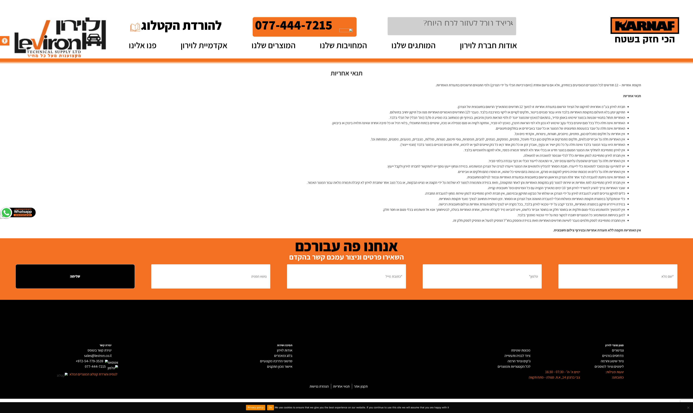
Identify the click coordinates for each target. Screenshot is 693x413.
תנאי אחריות (341, 386)
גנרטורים (618, 350)
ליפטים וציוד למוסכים (609, 366)
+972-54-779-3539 (89, 361)
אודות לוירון (284, 350)
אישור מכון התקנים (279, 366)
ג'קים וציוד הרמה (519, 361)
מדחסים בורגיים (613, 355)
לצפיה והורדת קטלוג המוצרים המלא (93, 374)
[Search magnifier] (513, 23)
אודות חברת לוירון (488, 45)
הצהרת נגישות (319, 386)
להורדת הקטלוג (181, 25)
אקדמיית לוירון (204, 45)
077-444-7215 (293, 24)
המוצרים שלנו (274, 45)
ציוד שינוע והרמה (612, 361)
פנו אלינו (142, 45)
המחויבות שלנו (343, 45)
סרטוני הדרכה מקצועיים (276, 361)
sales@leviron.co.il (98, 355)
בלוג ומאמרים (283, 355)
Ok (270, 407)
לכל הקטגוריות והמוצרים (514, 366)
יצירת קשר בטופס (100, 350)
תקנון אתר (361, 386)
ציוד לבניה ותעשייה (517, 355)
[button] (4, 40)
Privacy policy (256, 407)
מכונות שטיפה (520, 350)
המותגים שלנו (413, 45)
